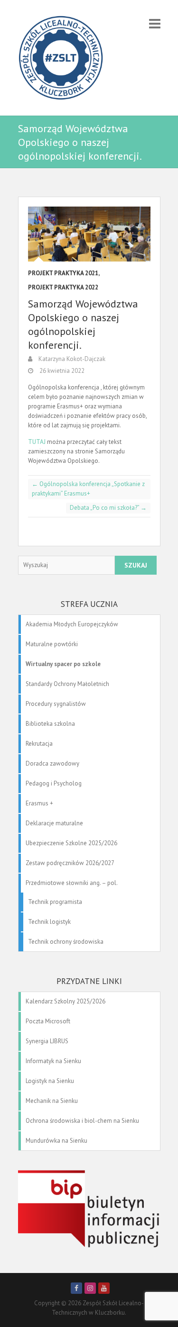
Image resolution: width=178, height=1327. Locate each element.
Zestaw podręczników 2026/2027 (70, 863)
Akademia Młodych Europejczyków (72, 624)
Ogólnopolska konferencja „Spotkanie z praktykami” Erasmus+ (88, 488)
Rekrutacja (39, 744)
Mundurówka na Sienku (56, 1141)
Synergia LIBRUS (47, 1041)
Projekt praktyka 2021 (63, 273)
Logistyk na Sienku (50, 1081)
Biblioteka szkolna (50, 724)
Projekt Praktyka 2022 (63, 287)
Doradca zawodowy (52, 763)
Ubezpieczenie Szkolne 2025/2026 (71, 843)
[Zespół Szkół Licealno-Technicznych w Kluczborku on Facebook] (76, 1288)
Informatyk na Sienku (53, 1061)
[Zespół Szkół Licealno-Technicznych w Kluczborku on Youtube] (104, 1288)
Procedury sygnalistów (56, 704)
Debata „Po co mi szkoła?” (108, 508)
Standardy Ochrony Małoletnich (67, 684)
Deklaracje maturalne (54, 823)
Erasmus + (39, 803)
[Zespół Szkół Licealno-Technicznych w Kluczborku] (60, 57)
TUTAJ (37, 442)
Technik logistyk (49, 922)
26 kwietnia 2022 (61, 371)
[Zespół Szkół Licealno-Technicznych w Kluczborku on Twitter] (90, 1288)
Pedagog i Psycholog (54, 783)
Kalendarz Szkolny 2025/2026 (65, 1001)
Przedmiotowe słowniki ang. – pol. (72, 883)
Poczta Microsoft (48, 1021)
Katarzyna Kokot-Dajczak (71, 359)
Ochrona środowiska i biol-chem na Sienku (82, 1121)
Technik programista (55, 902)
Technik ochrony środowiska (65, 942)
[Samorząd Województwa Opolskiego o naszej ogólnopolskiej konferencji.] (89, 234)
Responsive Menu (154, 23)
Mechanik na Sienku (52, 1101)
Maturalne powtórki (52, 644)
